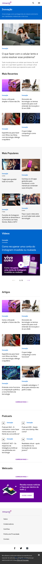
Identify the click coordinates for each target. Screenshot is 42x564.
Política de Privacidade (11, 534)
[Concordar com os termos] (39, 555)
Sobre (6, 519)
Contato (6, 539)
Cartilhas (7, 529)
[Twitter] (21, 548)
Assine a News (27, 495)
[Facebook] (14, 548)
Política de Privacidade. (23, 560)
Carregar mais (21, 402)
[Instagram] (27, 548)
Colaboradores (9, 524)
